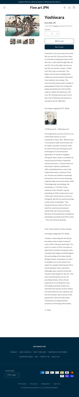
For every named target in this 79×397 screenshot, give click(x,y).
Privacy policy (34, 383)
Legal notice (56, 383)
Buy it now (59, 47)
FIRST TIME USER (39, 352)
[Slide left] (7, 41)
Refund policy (23, 383)
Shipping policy (45, 383)
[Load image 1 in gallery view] (12, 41)
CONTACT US (45, 357)
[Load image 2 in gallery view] (19, 41)
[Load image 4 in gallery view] (31, 41)
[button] (4, 7)
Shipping (55, 26)
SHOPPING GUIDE (26, 357)
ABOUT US (56, 357)
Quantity (47, 29)
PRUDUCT (14, 352)
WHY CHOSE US (25, 352)
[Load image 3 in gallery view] (25, 41)
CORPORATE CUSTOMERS (57, 352)
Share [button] (49, 310)
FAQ (36, 357)
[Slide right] (37, 41)
